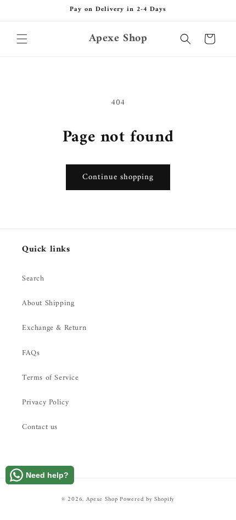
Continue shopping (118, 177)
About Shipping (48, 303)
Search (33, 278)
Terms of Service (50, 378)
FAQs (31, 353)
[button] (22, 39)
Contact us (40, 427)
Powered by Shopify (147, 499)
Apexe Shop (102, 499)
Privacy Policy (45, 402)
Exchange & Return (54, 328)
